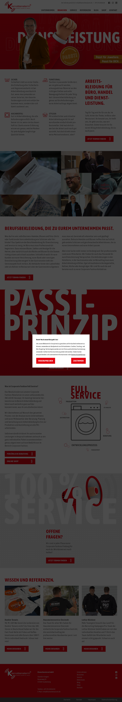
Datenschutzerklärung (78, 354)
